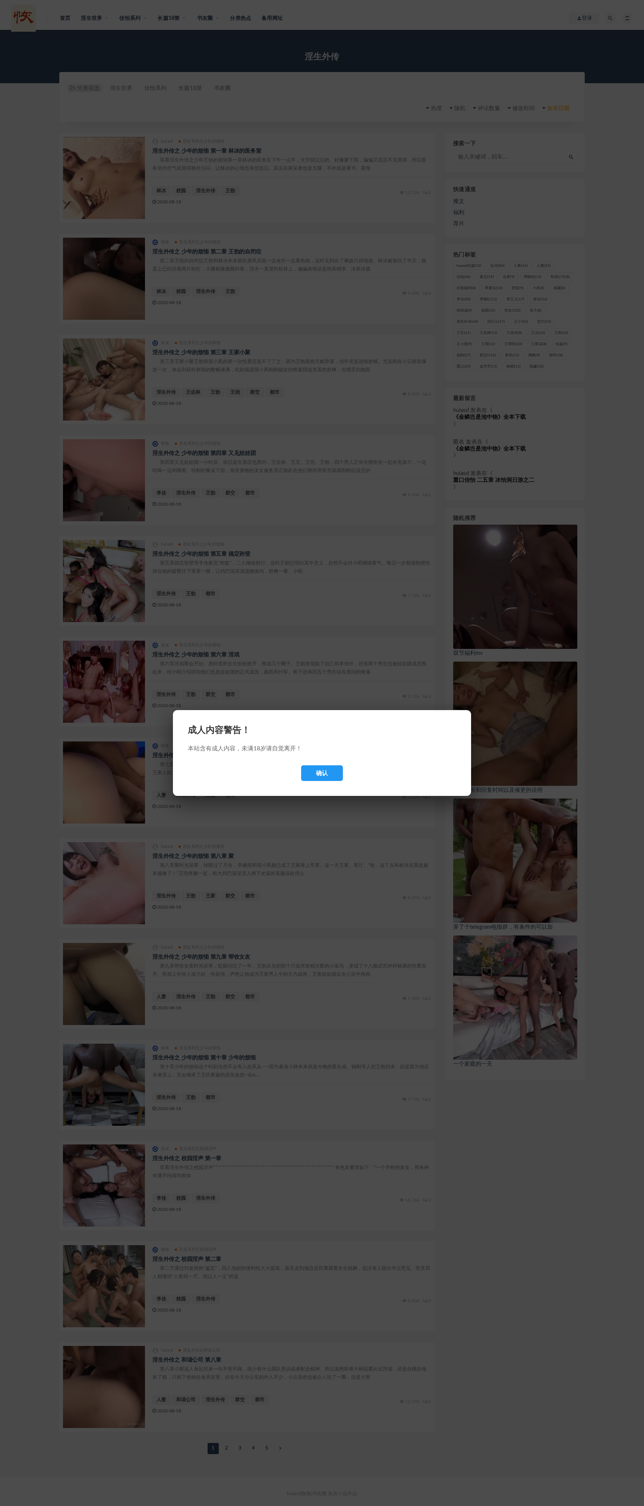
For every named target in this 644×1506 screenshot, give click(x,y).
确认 (322, 773)
